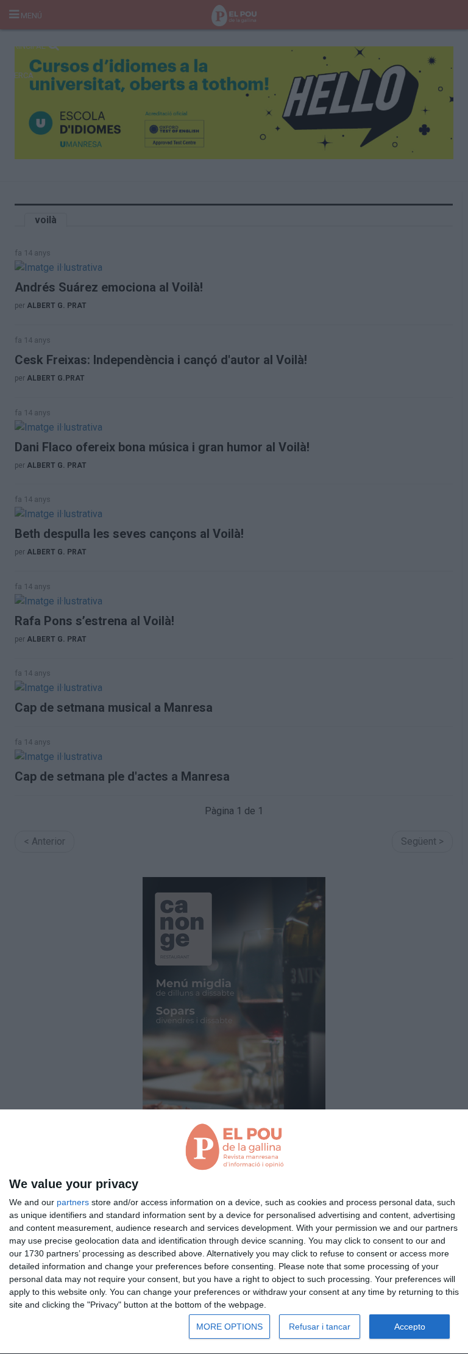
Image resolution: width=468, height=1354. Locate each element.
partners (73, 1202)
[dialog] (234, 1232)
